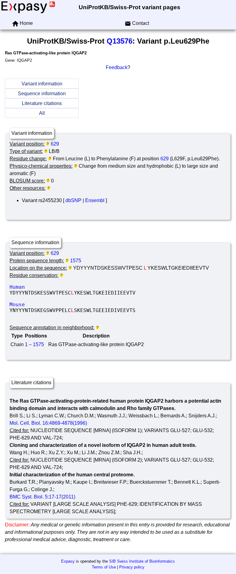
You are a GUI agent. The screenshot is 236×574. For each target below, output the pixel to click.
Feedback (117, 67)
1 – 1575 (34, 344)
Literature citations (42, 103)
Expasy (68, 561)
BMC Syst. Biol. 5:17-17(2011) (42, 496)
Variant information (42, 83)
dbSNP (73, 200)
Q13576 (119, 41)
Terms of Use (104, 567)
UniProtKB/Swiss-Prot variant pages (129, 7)
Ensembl (94, 200)
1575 (75, 260)
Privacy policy (131, 567)
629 (55, 143)
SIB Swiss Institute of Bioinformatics (142, 561)
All (42, 113)
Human (56, 287)
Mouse (56, 304)
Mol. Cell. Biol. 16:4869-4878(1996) (48, 423)
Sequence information (42, 93)
